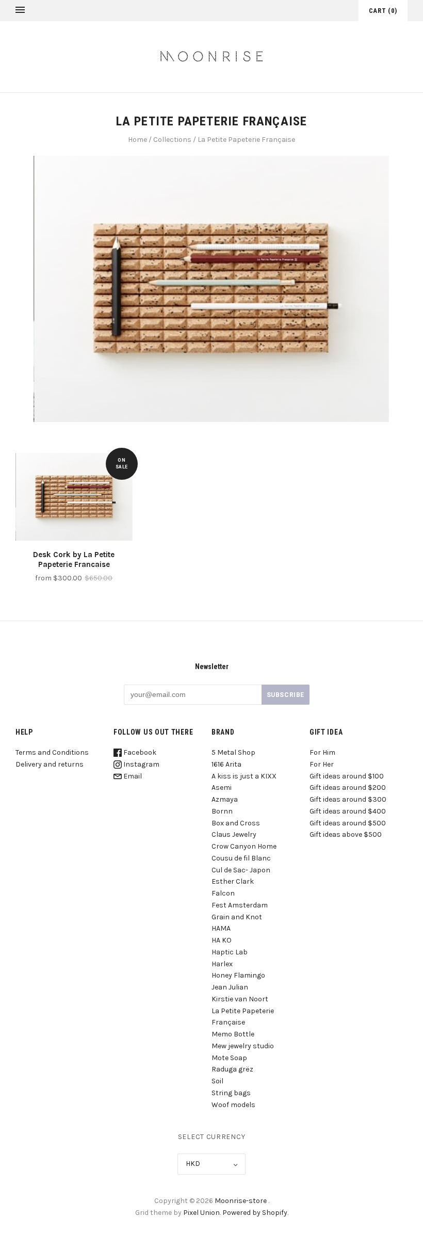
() (383, 10)
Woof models (233, 1104)
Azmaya (225, 799)
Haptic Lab (230, 952)
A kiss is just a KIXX (244, 776)
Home (137, 139)
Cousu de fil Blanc (241, 858)
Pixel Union (201, 1212)
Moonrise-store (241, 1200)
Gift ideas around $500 (348, 823)
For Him (322, 752)
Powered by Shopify (254, 1212)
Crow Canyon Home (244, 846)
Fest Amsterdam (240, 905)
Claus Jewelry (234, 834)
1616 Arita (226, 764)
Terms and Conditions (52, 752)
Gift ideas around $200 (348, 787)
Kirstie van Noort (240, 999)
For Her (322, 764)
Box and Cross (236, 823)
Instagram (140, 764)
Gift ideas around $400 (348, 811)
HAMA (221, 928)
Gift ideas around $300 (348, 799)
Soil (217, 1081)
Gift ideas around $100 (347, 776)
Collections (172, 139)
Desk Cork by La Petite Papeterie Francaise (74, 559)
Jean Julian (230, 987)
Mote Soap (229, 1057)
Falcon (223, 893)
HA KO (222, 940)
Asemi (222, 787)
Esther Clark (233, 881)
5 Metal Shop (233, 752)
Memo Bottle (233, 1034)
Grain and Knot (237, 917)
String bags (231, 1093)
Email (132, 776)
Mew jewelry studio (243, 1046)
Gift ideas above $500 (346, 834)
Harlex (222, 964)
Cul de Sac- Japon (241, 870)
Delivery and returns (49, 764)
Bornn (222, 811)
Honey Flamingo (238, 975)
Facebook (139, 752)
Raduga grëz (232, 1069)
